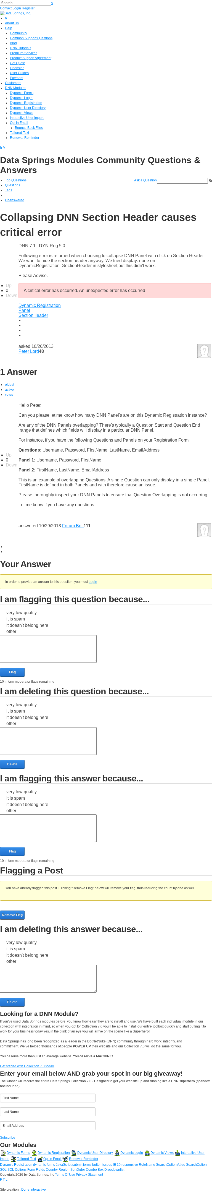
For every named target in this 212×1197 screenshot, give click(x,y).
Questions (12, 185)
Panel (24, 310)
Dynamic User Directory (95, 1153)
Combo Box (95, 1170)
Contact (6, 8)
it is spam (15, 619)
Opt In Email (52, 1159)
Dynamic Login (131, 1153)
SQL (3, 1170)
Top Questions (15, 180)
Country (52, 1170)
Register (28, 8)
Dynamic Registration (39, 305)
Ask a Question (145, 180)
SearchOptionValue (170, 1165)
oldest (9, 385)
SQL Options (16, 1170)
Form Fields (36, 1170)
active (9, 390)
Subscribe (7, 1137)
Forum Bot (73, 525)
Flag (12, 672)
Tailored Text (26, 1159)
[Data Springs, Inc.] (15, 13)
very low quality (21, 612)
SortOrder (77, 1170)
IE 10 (117, 1165)
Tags (8, 190)
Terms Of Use (65, 1175)
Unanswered (14, 200)
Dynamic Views (162, 1153)
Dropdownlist (114, 1170)
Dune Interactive (33, 1189)
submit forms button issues (92, 1165)
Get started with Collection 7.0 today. (27, 1066)
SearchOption (196, 1165)
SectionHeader (33, 315)
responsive (129, 1165)
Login (16, 8)
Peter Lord (28, 351)
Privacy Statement (89, 1175)
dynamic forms (44, 1165)
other (11, 631)
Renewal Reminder (83, 1159)
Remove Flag (12, 915)
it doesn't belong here (27, 625)
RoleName (147, 1165)
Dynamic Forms (18, 1153)
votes (9, 395)
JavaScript (63, 1165)
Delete (12, 764)
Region (64, 1170)
